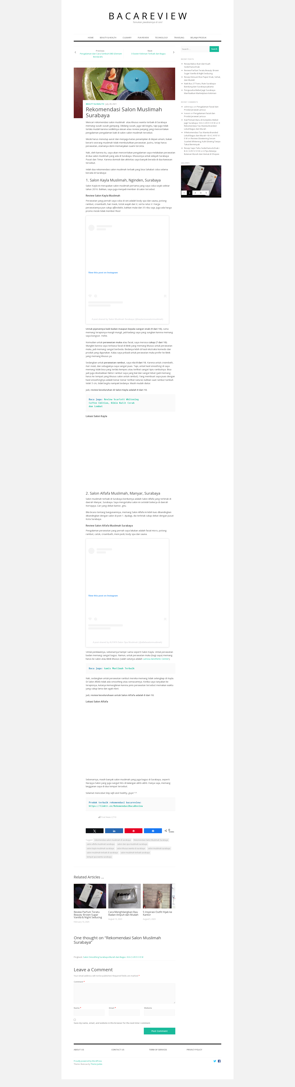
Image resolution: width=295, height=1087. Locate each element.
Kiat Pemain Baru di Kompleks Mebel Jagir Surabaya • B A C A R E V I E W (201, 121)
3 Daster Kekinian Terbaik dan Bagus (148, 53)
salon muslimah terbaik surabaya (135, 852)
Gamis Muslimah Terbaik (119, 668)
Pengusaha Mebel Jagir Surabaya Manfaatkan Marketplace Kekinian (200, 92)
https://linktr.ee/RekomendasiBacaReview (116, 806)
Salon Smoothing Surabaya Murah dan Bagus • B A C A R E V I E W (113, 957)
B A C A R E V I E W (147, 16)
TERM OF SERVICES (158, 1049)
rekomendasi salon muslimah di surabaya (112, 840)
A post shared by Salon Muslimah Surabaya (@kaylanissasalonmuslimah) (127, 319)
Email (112, 1008)
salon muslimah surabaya (159, 848)
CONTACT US (117, 1049)
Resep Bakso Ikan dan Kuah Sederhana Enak (197, 65)
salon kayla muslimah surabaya (100, 848)
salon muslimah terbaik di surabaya (102, 852)
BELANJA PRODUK (198, 37)
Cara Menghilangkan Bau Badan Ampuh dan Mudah (123, 913)
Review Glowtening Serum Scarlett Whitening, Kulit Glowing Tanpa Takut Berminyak (202, 141)
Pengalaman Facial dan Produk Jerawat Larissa (201, 108)
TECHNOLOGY (161, 37)
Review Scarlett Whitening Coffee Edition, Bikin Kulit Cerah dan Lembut (114, 403)
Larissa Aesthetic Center (156, 658)
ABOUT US (79, 1049)
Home (91, 37)
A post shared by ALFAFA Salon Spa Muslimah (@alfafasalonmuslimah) (127, 642)
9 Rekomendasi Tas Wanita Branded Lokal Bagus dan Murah (202, 126)
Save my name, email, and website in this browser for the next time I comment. (112, 1023)
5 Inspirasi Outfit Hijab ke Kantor (157, 913)
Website (148, 1008)
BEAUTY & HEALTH (108, 37)
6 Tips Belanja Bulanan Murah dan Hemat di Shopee (201, 152)
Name (77, 1008)
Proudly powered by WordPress (88, 1061)
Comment (79, 981)
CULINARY (127, 37)
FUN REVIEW (143, 37)
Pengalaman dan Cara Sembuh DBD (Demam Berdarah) (101, 55)
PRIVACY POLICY (194, 1049)
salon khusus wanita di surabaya (131, 848)
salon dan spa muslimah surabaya (132, 844)
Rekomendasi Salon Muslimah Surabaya (151, 840)
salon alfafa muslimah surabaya (100, 844)
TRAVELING (179, 37)
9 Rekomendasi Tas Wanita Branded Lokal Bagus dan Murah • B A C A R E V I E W (202, 135)
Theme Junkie (96, 1064)
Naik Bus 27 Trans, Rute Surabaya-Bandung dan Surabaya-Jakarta (200, 85)
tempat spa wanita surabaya (99, 857)
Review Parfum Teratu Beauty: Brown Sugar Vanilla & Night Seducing (88, 914)
